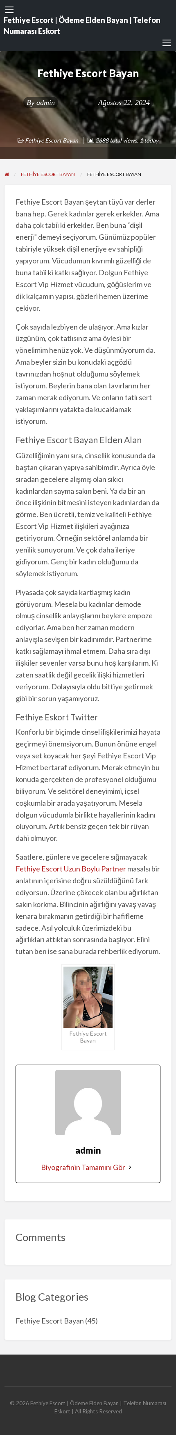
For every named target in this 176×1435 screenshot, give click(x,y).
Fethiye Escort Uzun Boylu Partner (71, 868)
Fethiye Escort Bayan (51, 140)
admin (45, 102)
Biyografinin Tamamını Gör (83, 1167)
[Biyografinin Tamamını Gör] (130, 1167)
